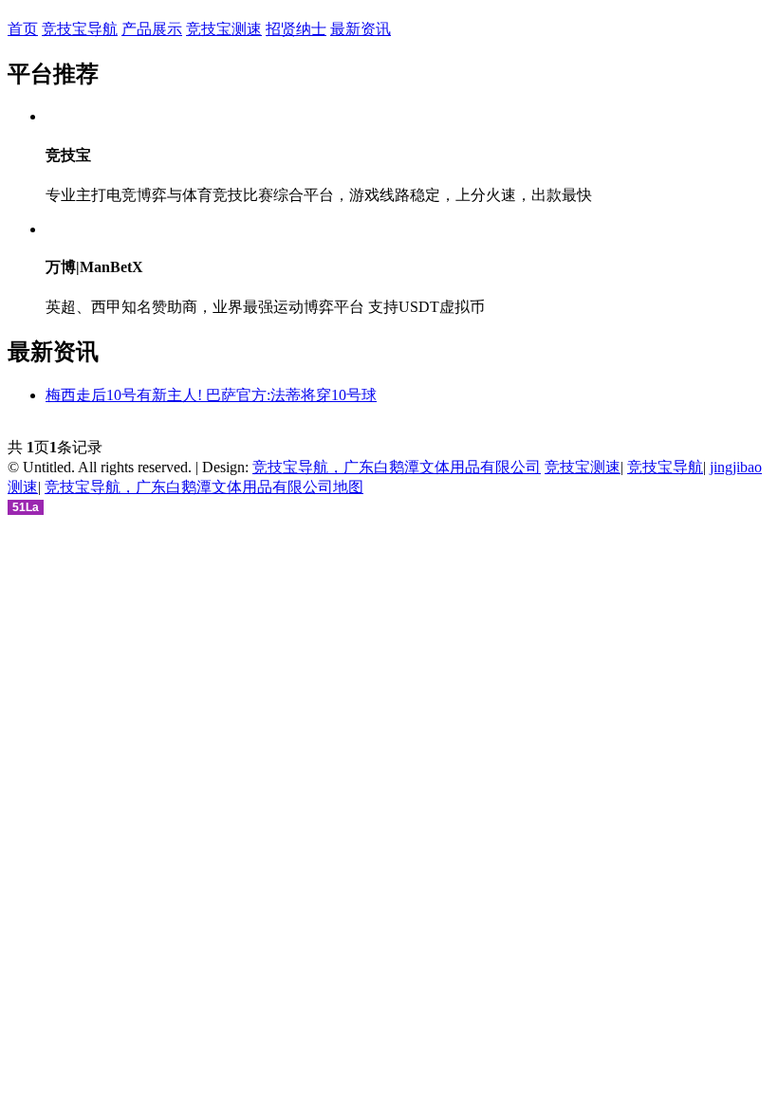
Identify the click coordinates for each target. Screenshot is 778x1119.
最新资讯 (360, 29)
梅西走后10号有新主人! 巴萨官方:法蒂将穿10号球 (211, 395)
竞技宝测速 (224, 29)
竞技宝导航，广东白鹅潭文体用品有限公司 (396, 467)
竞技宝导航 (80, 29)
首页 (23, 29)
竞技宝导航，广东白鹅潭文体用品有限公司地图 (204, 487)
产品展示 (151, 29)
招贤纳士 (296, 29)
